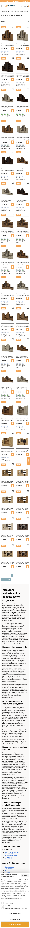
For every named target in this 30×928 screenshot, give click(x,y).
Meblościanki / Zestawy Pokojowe (20, 11)
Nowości (25, 1)
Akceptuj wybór (15, 919)
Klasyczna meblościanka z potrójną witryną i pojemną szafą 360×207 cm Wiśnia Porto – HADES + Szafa (7, 327)
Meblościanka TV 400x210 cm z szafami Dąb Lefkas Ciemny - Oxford (22, 564)
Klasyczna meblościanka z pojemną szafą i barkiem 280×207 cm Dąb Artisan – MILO (7, 452)
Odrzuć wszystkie (15, 913)
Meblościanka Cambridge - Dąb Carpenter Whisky (7, 482)
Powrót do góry (6, 579)
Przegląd (26, 875)
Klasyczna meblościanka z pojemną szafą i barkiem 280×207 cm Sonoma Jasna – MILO (22, 421)
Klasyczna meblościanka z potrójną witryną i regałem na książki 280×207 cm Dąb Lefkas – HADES (7, 233)
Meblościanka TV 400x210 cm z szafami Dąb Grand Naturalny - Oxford (7, 564)
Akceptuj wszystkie (15, 924)
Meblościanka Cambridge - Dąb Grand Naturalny (7, 509)
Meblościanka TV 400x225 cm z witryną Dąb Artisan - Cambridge (22, 483)
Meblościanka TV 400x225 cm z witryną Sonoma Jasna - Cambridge (7, 537)
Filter (28, 460)
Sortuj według (4, 19)
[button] (21, 6)
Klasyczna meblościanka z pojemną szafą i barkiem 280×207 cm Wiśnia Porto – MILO (7, 421)
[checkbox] (7, 903)
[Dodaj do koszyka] (12, 48)
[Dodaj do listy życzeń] (13, 27)
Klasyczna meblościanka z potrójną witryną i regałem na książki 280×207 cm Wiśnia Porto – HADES (22, 233)
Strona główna (5, 11)
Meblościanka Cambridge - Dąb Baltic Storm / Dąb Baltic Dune (22, 451)
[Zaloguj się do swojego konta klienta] (25, 6)
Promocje (5, 1)
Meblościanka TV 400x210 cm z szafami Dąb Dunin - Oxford (22, 537)
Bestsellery (15, 1)
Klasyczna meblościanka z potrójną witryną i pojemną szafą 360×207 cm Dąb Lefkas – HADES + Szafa (22, 327)
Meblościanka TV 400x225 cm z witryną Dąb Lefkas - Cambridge (22, 510)
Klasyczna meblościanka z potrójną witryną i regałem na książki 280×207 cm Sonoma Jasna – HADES (7, 264)
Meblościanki (5, 839)
